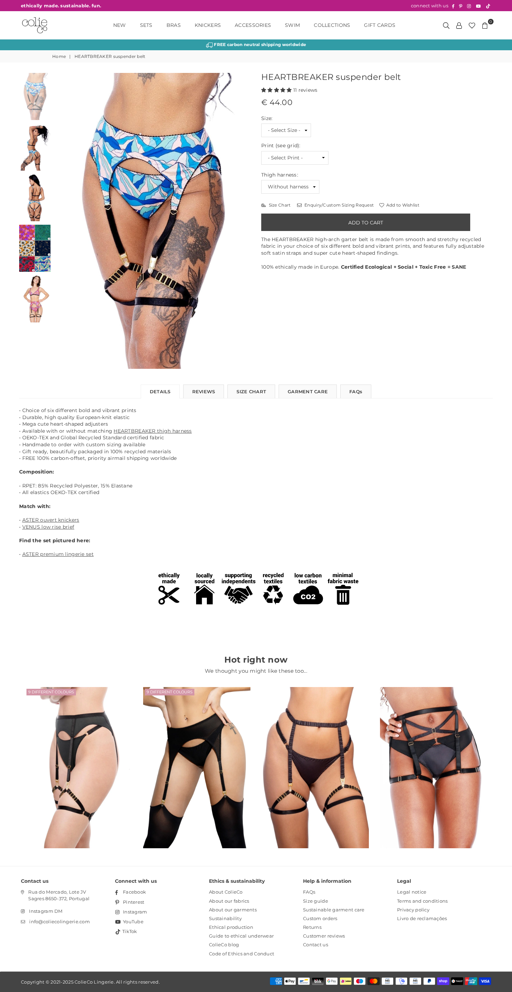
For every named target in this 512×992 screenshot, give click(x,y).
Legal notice (411, 892)
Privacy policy (413, 909)
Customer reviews (324, 936)
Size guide (315, 901)
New (119, 25)
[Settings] (459, 25)
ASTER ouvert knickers (50, 520)
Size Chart (278, 205)
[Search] (446, 25)
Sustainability (225, 918)
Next (245, 221)
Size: (266, 118)
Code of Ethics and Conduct (241, 953)
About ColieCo (226, 892)
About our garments (233, 909)
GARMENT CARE (308, 391)
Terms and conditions (422, 901)
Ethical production (231, 927)
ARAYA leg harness (433, 758)
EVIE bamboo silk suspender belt (315, 758)
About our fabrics (229, 901)
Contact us (315, 944)
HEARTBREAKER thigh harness (153, 431)
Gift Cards (379, 25)
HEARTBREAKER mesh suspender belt (197, 758)
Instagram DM (45, 911)
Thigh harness (279, 175)
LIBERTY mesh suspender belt (78, 758)
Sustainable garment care (334, 909)
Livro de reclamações (422, 918)
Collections (332, 25)
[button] (277, 90)
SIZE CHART (251, 391)
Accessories (253, 25)
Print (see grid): (281, 145)
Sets (146, 25)
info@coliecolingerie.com (59, 921)
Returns (312, 927)
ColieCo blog (224, 944)
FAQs (355, 391)
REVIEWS (203, 391)
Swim (292, 25)
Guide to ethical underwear (241, 936)
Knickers (208, 25)
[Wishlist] (472, 25)
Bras (173, 25)
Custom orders (320, 918)
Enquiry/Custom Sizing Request (338, 205)
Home (59, 56)
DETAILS (160, 391)
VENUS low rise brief (48, 527)
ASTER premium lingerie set (58, 554)
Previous (60, 221)
